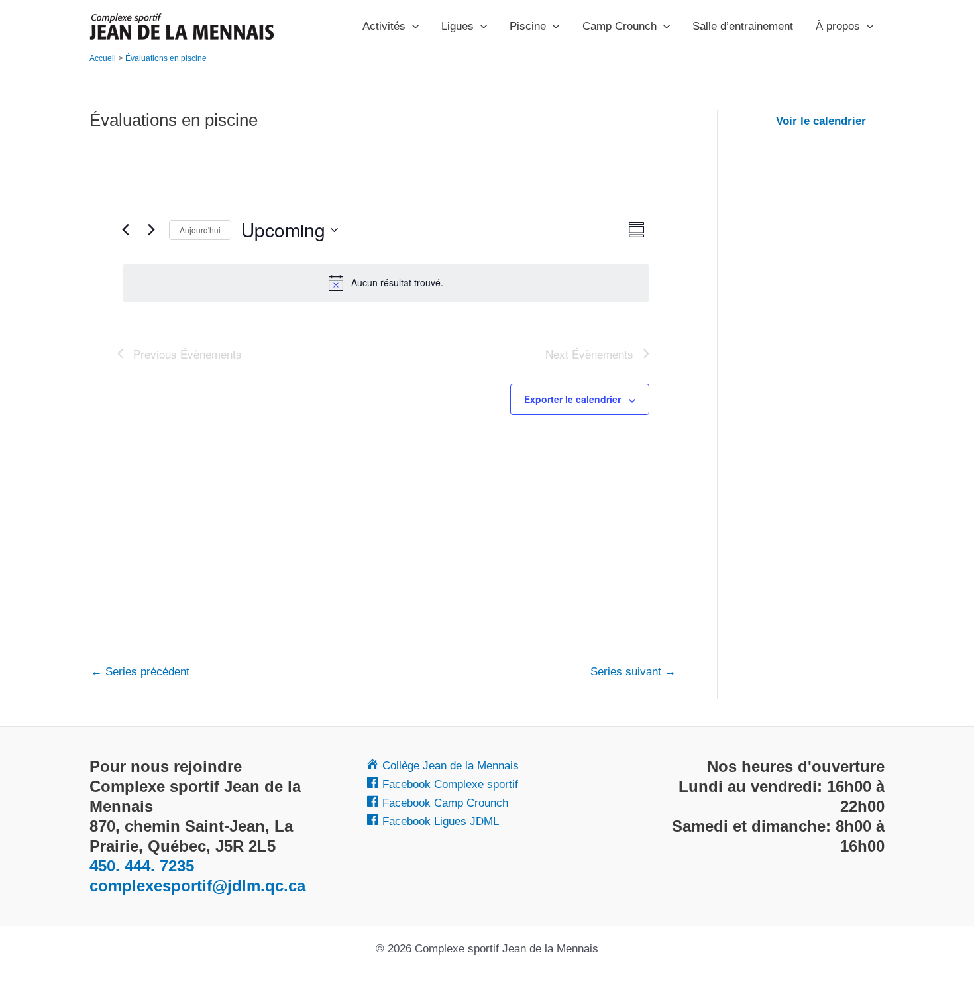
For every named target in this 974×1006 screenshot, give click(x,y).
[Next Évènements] (151, 230)
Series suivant (633, 671)
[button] (412, 26)
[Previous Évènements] (125, 230)
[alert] (386, 283)
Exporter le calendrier (572, 399)
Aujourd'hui (200, 229)
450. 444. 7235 (141, 866)
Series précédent (140, 671)
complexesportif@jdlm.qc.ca (197, 886)
